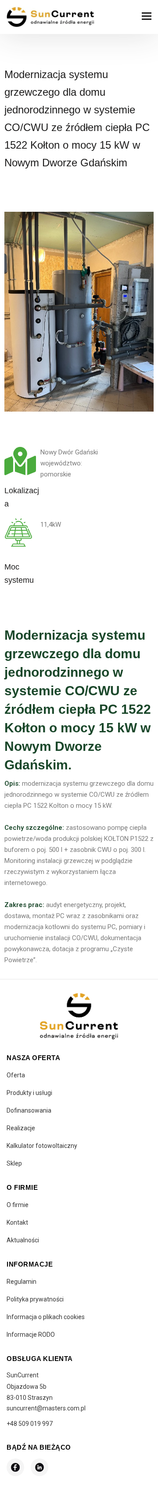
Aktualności (23, 1240)
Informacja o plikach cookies (46, 1316)
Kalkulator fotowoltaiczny (42, 1145)
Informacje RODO (31, 1334)
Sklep (14, 1163)
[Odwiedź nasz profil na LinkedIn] (39, 1467)
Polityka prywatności (35, 1299)
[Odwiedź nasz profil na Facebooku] (15, 1467)
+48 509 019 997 (30, 1423)
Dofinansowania (29, 1110)
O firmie (18, 1204)
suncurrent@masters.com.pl (46, 1408)
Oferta (16, 1075)
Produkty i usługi (29, 1092)
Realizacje (21, 1128)
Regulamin (21, 1281)
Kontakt (17, 1222)
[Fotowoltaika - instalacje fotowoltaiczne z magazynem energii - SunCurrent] (50, 17)
